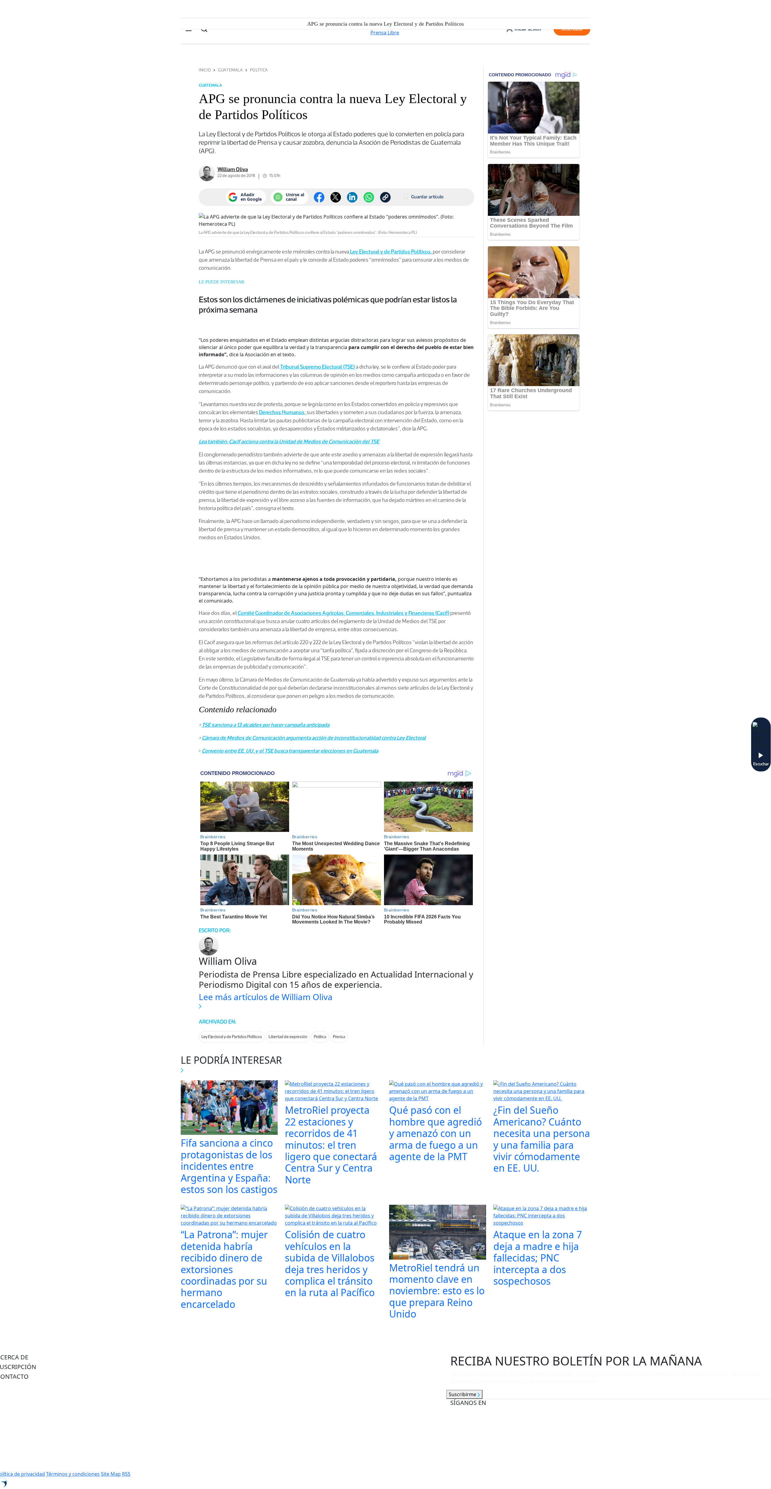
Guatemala (230, 70)
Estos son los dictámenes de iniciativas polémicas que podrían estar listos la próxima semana (328, 304)
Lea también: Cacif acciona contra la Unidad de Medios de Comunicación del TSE (289, 441)
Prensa (339, 1036)
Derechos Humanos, (283, 412)
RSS (126, 1474)
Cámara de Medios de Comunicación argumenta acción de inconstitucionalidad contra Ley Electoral (314, 738)
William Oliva (232, 169)
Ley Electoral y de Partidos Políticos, (391, 251)
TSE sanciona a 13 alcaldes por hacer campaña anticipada (265, 725)
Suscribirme (463, 1394)
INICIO (205, 70)
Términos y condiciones (73, 1474)
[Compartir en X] (336, 197)
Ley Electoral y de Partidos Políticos (231, 1036)
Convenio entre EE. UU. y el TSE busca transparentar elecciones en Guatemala (290, 751)
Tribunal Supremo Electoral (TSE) (317, 367)
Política (259, 70)
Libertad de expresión (288, 1036)
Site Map (111, 1474)
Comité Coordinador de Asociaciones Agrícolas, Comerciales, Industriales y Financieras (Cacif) (343, 613)
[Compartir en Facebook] (319, 197)
